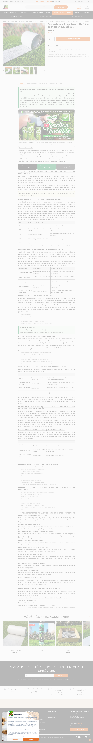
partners (15, 717)
